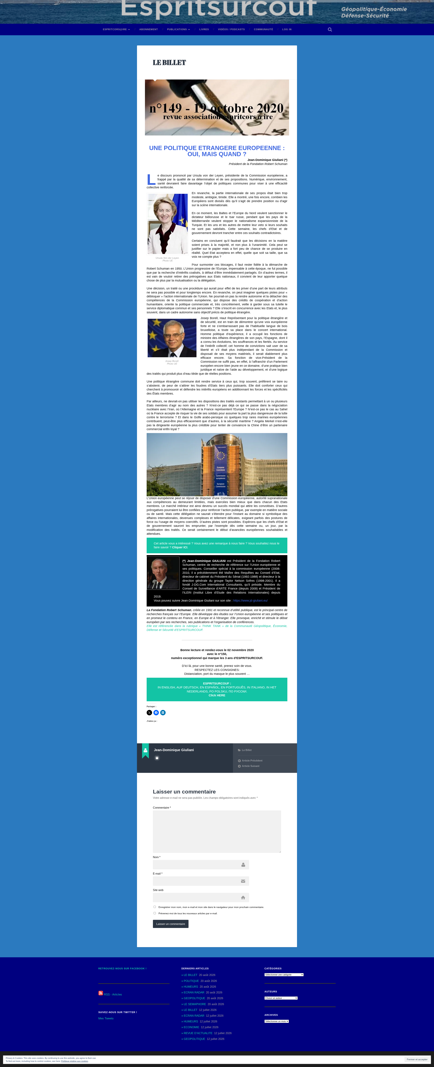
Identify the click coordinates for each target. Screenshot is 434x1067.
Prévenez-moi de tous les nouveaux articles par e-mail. (188, 913)
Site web (158, 890)
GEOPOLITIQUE (194, 998)
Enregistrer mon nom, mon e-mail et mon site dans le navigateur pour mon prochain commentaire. (211, 907)
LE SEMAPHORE (195, 1004)
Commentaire (162, 807)
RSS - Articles (112, 994)
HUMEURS (191, 986)
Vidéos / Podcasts (231, 29)
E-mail (157, 873)
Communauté (263, 29)
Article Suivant (250, 766)
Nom (156, 857)
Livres (204, 29)
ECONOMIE (191, 1027)
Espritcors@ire (115, 29)
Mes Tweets (106, 1018)
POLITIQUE (191, 981)
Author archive (157, 758)
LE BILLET (169, 62)
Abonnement (148, 29)
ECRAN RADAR (194, 992)
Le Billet (247, 750)
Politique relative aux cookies (74, 1061)
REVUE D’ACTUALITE (198, 1033)
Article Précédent (252, 760)
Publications (177, 29)
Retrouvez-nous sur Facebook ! (122, 968)
